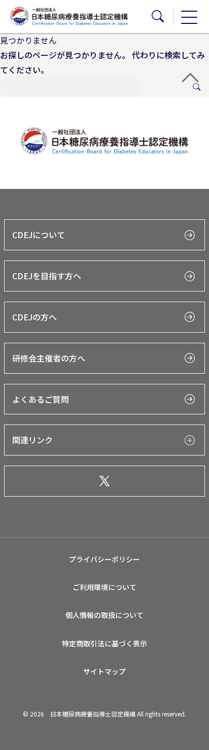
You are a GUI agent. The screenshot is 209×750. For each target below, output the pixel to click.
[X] (104, 481)
